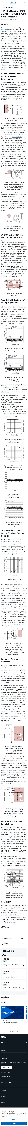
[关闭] (26, 1109)
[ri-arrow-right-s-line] (18, 1032)
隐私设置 (3, 1102)
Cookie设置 (14, 1119)
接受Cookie (14, 1123)
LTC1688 (14, 137)
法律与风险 (3, 1090)
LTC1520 (19, 137)
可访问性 (3, 1096)
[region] (14, 1117)
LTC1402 (3, 31)
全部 (2, 1002)
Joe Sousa (6, 19)
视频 (5, 1002)
